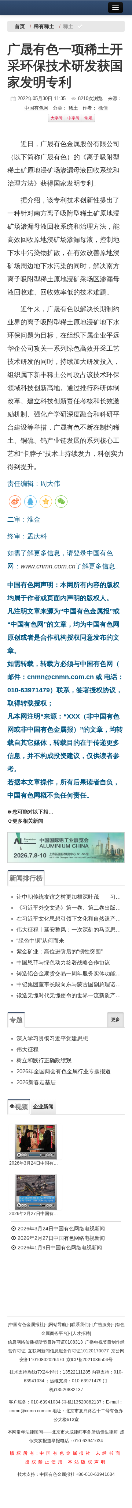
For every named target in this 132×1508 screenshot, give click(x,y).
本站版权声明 (87, 1462)
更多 (115, 1019)
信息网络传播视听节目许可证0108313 (45, 1342)
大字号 (57, 118)
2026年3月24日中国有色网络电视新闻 (35, 1163)
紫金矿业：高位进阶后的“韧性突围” (59, 951)
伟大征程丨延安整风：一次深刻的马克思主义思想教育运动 (70, 929)
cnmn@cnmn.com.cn (31, 1410)
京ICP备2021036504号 (89, 1359)
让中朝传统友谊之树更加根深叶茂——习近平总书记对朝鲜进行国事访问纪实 (70, 897)
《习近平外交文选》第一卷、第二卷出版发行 (70, 908)
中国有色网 (36, 108)
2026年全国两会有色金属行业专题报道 (63, 1071)
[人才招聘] (81, 1333)
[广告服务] (102, 1324)
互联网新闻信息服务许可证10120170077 (68, 1350)
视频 (21, 1107)
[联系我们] (80, 1324)
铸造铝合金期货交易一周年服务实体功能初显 (70, 973)
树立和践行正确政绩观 (44, 1060)
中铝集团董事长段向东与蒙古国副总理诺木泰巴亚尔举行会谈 (70, 984)
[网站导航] (57, 1324)
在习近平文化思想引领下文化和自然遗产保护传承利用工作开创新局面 (70, 918)
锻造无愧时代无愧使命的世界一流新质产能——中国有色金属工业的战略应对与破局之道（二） (70, 995)
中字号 (73, 118)
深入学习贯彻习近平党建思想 (52, 1038)
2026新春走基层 (36, 1082)
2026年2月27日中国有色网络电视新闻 (35, 1213)
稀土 (73, 108)
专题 (16, 1020)
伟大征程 (27, 1049)
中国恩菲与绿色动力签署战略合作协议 (63, 962)
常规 (88, 118)
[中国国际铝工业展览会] (66, 847)
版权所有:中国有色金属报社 (51, 1453)
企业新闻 (43, 1106)
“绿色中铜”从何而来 (40, 940)
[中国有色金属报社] (26, 1324)
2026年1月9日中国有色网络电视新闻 (59, 1247)
